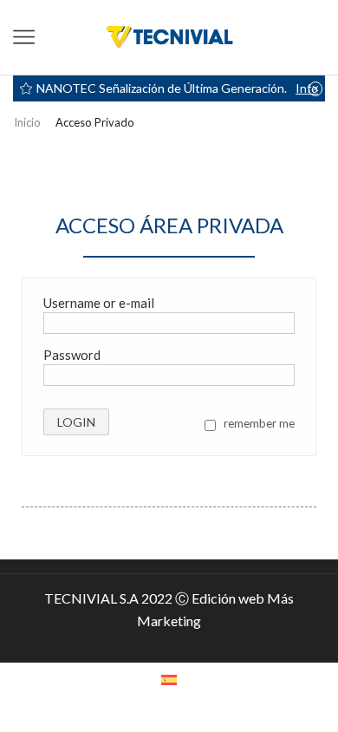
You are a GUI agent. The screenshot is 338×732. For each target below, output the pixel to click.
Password (72, 355)
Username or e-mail (98, 302)
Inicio (27, 122)
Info (307, 88)
